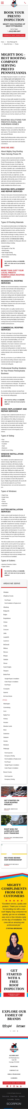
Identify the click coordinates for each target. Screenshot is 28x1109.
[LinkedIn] (17, 1086)
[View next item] (17, 1031)
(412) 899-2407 (15, 31)
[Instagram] (14, 1086)
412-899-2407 (14, 1055)
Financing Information (13, 837)
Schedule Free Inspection (14, 35)
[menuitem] (13, 592)
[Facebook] (10, 1086)
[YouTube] (21, 1086)
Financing (14, 1066)
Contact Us (14, 1070)
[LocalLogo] (14, 3)
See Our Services (11, 809)
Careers (14, 1078)
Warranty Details (11, 864)
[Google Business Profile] (7, 1086)
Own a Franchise (14, 1074)
